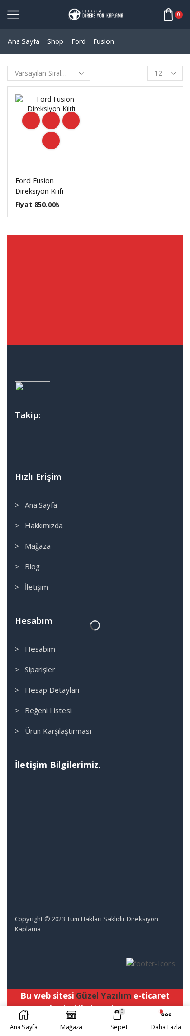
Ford (78, 41)
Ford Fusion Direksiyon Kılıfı (39, 185)
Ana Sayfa (23, 41)
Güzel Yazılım (104, 995)
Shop (55, 41)
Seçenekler (51, 120)
